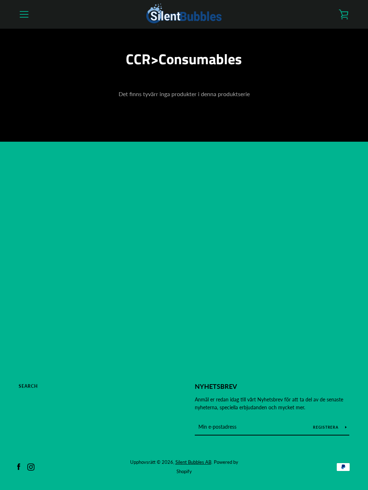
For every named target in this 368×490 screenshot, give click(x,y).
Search (28, 386)
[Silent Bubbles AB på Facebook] (18, 466)
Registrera (326, 427)
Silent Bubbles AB (193, 462)
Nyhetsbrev (216, 386)
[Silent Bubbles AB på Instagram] (30, 466)
